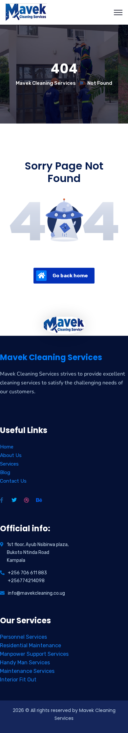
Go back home (70, 276)
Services (9, 464)
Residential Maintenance (30, 645)
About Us (11, 455)
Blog (5, 472)
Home (6, 447)
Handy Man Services (25, 662)
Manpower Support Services (34, 654)
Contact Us (13, 481)
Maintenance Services (27, 671)
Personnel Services (23, 637)
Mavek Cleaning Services (46, 83)
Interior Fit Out (18, 679)
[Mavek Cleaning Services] (26, 12)
